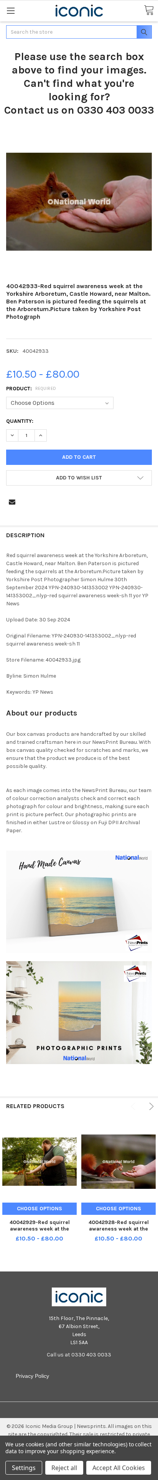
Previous (134, 1106)
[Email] (12, 502)
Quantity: (19, 421)
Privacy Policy (32, 1376)
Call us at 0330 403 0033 (79, 1354)
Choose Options (39, 1208)
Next (150, 1106)
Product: (31, 388)
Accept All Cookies (118, 1468)
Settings (24, 1468)
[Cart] (149, 10)
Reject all (64, 1468)
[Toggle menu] (10, 10)
